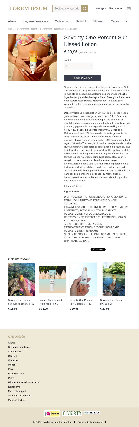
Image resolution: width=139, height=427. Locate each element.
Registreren (116, 8)
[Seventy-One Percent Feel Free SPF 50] (52, 279)
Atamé (12, 21)
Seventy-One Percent (27, 29)
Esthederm (14, 386)
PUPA (11, 378)
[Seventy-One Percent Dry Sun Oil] (113, 279)
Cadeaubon (62, 21)
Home (11, 29)
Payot (11, 369)
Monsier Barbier (16, 400)
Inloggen (100, 8)
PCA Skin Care (16, 373)
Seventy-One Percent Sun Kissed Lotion (58, 29)
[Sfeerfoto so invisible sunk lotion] (32, 57)
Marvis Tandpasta (17, 391)
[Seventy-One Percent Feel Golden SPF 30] (83, 279)
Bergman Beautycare (35, 21)
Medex (115, 21)
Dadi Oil (81, 21)
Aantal (67, 60)
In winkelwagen (82, 78)
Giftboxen (98, 21)
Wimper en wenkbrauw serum (24, 382)
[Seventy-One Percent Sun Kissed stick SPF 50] (21, 279)
